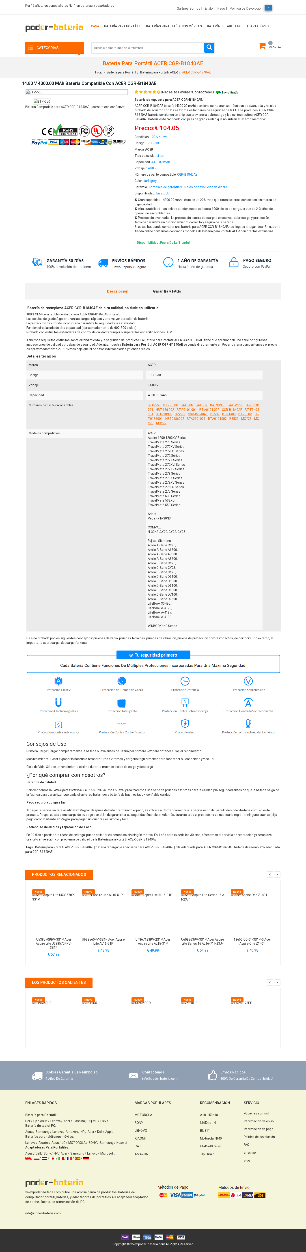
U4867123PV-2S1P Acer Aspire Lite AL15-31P (153, 941)
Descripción (117, 291)
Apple (109, 1131)
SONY (92, 1142)
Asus (43, 1121)
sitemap (250, 1152)
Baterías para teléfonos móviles (174, 26)
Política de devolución (246, 8)
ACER (152, 365)
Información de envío (259, 1121)
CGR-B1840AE (232, 410)
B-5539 (180, 414)
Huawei (121, 1142)
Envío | (210, 8)
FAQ (246, 1144)
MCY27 (161, 423)
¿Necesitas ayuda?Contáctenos (187, 92)
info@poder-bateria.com (43, 1213)
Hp (35, 1121)
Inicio (99, 72)
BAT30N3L (217, 405)
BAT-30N (187, 405)
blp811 (205, 1131)
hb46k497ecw (210, 1146)
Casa (95, 26)
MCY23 (246, 418)
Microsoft (107, 1153)
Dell (27, 1121)
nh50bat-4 (208, 1123)
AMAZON (141, 1154)
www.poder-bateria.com (147, 1244)
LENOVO (141, 1131)
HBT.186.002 (165, 410)
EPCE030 (154, 375)
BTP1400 (229, 414)
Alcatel (44, 1142)
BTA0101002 (217, 418)
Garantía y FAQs (167, 291)
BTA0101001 (196, 418)
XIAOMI (140, 1138)
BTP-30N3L (164, 414)
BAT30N (201, 405)
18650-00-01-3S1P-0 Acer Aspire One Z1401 (252, 941)
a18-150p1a (209, 1115)
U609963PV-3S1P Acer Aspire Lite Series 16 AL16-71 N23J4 (202, 941)
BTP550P (245, 414)
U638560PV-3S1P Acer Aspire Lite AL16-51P (103, 941)
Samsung (43, 1131)
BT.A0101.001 (187, 410)
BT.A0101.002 (209, 410)
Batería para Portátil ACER (159, 72)
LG (63, 1142)
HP (83, 1131)
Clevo (104, 1121)
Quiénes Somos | (189, 8)
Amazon (72, 1131)
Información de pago (258, 1129)
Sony (47, 1153)
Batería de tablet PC (224, 26)
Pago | (222, 8)
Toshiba (79, 1121)
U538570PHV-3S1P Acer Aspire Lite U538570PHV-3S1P (54, 943)
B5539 (215, 414)
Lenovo (55, 1121)
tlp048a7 (207, 1154)
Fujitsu (92, 1121)
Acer (67, 1121)
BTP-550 (154, 405)
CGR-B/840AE (198, 414)
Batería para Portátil (122, 26)
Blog (247, 1160)
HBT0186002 (174, 418)
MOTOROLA (77, 1142)
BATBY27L (235, 405)
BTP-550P (170, 405)
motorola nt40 (211, 1138)
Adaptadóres (257, 26)
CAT (138, 1146)
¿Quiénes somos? (256, 1113)
